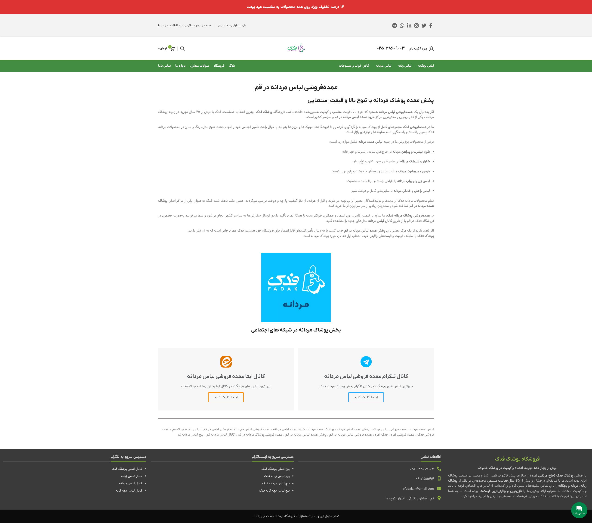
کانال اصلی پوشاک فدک (126, 468)
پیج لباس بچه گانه (278, 490)
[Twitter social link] (424, 25)
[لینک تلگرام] (394, 25)
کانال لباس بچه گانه (129, 490)
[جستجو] (182, 48)
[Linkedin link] (409, 25)
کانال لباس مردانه (130, 483)
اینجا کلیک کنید (366, 397)
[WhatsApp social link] (402, 25)
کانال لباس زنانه (131, 476)
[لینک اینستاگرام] (416, 25)
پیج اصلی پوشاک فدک (275, 468)
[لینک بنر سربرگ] (296, 7)
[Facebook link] (431, 25)
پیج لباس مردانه (279, 483)
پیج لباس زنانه (280, 476)
